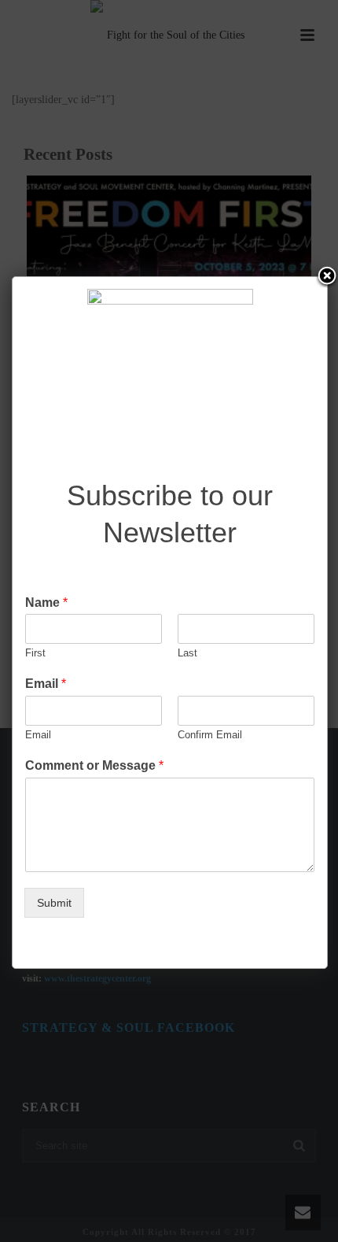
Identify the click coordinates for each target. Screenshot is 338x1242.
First (35, 653)
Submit (54, 902)
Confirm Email (210, 735)
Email (45, 683)
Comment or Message (94, 765)
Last (187, 653)
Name (46, 602)
